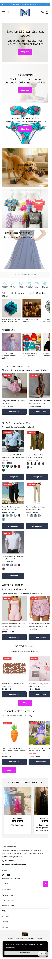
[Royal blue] (27, 467)
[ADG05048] (19, 466)
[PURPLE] (19, 565)
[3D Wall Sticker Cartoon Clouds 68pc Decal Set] (14, 668)
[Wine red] (31, 463)
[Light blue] (11, 565)
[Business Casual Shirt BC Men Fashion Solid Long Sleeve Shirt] (13, 441)
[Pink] (15, 565)
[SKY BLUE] (3, 519)
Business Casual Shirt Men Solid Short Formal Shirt (13, 557)
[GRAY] (11, 515)
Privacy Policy (7, 889)
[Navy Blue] (35, 515)
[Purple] (35, 463)
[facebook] (14, 875)
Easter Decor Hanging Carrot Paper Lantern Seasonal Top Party (14, 749)
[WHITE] (15, 515)
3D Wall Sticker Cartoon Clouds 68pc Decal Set (13, 684)
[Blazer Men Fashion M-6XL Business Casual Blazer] (37, 441)
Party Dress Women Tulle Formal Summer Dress (13, 402)
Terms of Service (8, 905)
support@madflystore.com (15, 864)
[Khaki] (27, 463)
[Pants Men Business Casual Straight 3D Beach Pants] (13, 493)
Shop (25, 703)
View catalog (3, 12)
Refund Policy (7, 895)
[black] (3, 515)
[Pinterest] (3, 875)
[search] (8, 12)
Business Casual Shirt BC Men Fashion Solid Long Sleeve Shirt (13, 456)
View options (14, 411)
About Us (5, 916)
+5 (31, 467)
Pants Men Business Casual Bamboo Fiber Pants (35, 508)
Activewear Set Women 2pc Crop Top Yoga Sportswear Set (13, 625)
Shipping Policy (8, 900)
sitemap (5, 927)
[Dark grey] (43, 463)
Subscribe (45, 884)
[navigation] (2, 4)
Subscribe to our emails (11, 878)
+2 (6, 569)
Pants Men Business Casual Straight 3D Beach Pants (11, 508)
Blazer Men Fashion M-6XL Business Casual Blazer (35, 456)
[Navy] (19, 515)
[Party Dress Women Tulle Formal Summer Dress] (14, 385)
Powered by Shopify (35, 938)
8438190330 (10, 861)
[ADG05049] (3, 470)
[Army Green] (39, 463)
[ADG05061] (3, 466)
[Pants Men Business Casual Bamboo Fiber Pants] (37, 493)
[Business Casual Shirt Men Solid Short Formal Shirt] (13, 542)
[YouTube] (8, 875)
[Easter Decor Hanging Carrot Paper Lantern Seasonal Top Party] (14, 733)
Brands (5, 921)
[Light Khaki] (7, 515)
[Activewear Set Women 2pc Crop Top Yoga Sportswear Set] (14, 608)
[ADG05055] (11, 466)
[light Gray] (39, 515)
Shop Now (25, 52)
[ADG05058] (7, 466)
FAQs (4, 911)
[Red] (3, 568)
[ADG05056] (15, 466)
